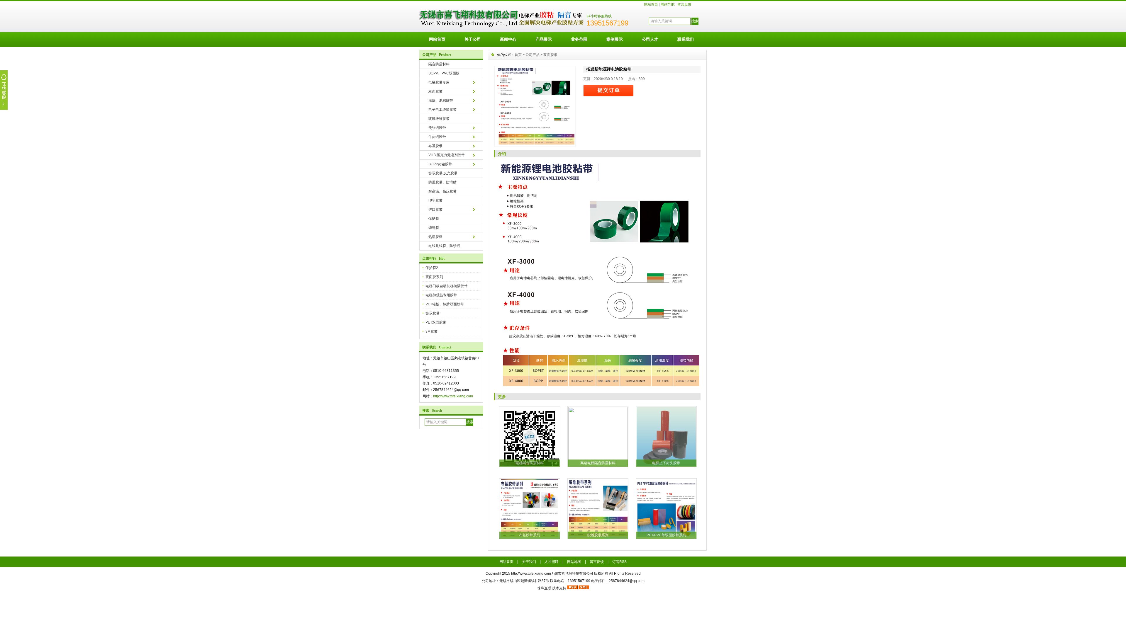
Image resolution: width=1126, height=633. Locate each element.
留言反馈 (684, 4)
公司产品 (532, 55)
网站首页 (651, 4)
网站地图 (574, 562)
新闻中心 (508, 39)
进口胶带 (435, 209)
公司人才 (650, 39)
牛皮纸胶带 (437, 137)
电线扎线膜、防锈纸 (444, 246)
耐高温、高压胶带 (442, 191)
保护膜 (433, 219)
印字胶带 (435, 200)
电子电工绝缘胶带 (442, 110)
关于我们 (529, 562)
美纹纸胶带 (437, 128)
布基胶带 (435, 146)
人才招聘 (552, 562)
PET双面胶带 (435, 322)
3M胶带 (431, 331)
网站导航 (668, 4)
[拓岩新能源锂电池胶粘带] (535, 106)
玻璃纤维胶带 (439, 119)
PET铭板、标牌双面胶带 (444, 304)
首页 (518, 55)
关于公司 (472, 39)
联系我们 (685, 39)
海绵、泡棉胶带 (440, 100)
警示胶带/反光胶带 (442, 173)
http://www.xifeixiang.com (453, 396)
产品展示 (543, 39)
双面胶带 (435, 91)
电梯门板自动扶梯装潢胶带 (446, 286)
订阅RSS (619, 562)
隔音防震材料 (439, 64)
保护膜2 (431, 268)
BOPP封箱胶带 (440, 164)
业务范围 (579, 39)
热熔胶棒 (435, 237)
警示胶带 (432, 313)
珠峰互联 (544, 588)
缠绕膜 (433, 228)
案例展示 (614, 39)
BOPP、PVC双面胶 (443, 73)
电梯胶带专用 (439, 82)
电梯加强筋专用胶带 (441, 295)
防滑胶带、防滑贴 (442, 182)
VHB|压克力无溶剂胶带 (446, 155)
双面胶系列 (434, 277)
